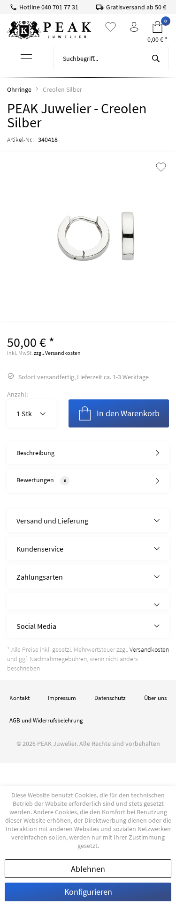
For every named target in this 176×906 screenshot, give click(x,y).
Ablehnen (88, 868)
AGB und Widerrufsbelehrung (46, 720)
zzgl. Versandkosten (57, 352)
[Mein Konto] (134, 27)
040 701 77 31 (59, 7)
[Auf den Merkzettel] (161, 168)
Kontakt (19, 698)
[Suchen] (156, 58)
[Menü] (26, 59)
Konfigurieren (88, 891)
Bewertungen (35, 480)
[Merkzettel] (110, 27)
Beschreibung (35, 453)
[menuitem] (26, 59)
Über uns (155, 698)
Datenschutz (110, 698)
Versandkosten (149, 649)
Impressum (62, 698)
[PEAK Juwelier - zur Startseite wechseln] (49, 30)
